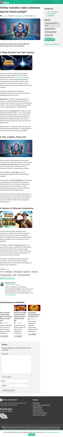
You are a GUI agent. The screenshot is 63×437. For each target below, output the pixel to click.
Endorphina (8, 272)
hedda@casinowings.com (12, 284)
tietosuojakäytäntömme (53, 432)
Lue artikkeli (4, 336)
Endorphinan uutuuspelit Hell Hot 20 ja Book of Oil (34, 314)
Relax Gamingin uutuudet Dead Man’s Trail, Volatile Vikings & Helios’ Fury (6, 316)
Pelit (34, 16)
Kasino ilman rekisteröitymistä (41, 405)
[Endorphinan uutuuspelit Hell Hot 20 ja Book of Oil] (34, 308)
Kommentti (5, 354)
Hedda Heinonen (20, 16)
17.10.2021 (18, 323)
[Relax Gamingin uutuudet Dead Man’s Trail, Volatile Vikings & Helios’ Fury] (6, 308)
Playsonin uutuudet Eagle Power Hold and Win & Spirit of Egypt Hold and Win (20, 316)
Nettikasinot (36, 403)
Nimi (3, 381)
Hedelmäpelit (18, 272)
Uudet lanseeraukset (24, 275)
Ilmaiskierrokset (37, 407)
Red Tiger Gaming (6, 275)
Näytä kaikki (50, 39)
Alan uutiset (51, 11)
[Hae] (42, 2)
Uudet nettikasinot (38, 411)
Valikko (59, 2)
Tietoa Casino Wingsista (40, 413)
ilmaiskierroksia (20, 77)
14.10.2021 (32, 319)
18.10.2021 (4, 323)
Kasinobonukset (37, 409)
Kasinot (50, 13)
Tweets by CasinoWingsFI (52, 44)
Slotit (14, 275)
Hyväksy (31, 434)
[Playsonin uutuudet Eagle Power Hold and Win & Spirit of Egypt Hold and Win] (20, 308)
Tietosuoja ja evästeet (39, 415)
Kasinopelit (26, 272)
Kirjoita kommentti (8, 278)
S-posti (4, 385)
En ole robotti (7, 377)
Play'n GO (34, 272)
